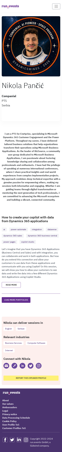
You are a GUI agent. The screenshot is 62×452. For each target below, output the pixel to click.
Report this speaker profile (31, 378)
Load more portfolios (16, 300)
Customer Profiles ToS (14, 428)
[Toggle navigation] (56, 6)
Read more (11, 285)
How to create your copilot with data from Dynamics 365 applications (28, 219)
